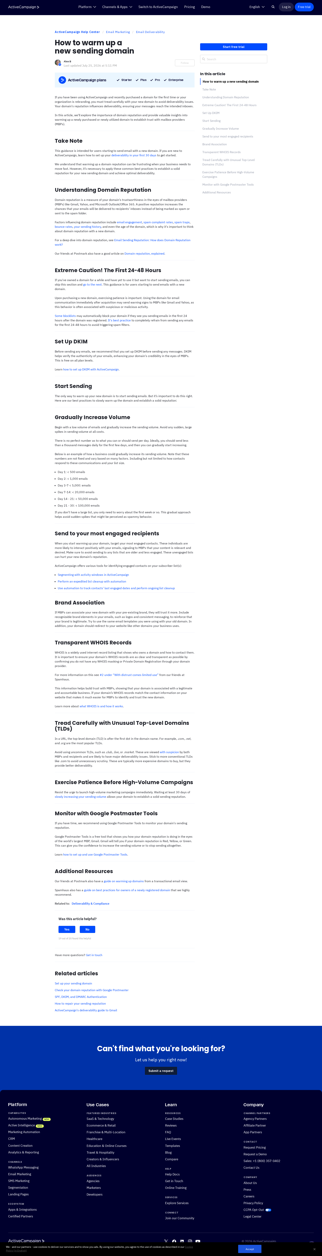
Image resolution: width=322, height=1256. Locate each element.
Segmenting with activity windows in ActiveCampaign (93, 575)
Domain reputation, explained (144, 253)
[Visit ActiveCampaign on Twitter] (166, 1241)
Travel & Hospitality (100, 1152)
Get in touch (94, 955)
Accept (250, 1249)
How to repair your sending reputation (80, 1003)
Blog (168, 1152)
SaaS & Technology (100, 1119)
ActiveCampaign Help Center (77, 32)
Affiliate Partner (255, 1126)
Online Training (176, 1188)
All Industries (96, 1166)
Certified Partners (20, 1216)
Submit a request (161, 1071)
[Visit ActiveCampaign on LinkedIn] (182, 1241)
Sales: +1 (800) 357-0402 (262, 1161)
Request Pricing (255, 1147)
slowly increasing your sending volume (80, 796)
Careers (249, 1196)
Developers (94, 1194)
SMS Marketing (18, 1181)
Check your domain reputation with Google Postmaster (92, 990)
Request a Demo (255, 1154)
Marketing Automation (24, 1132)
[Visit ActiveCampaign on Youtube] (197, 1241)
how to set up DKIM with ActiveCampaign (91, 369)
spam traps (182, 222)
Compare (171, 1159)
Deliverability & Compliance (90, 903)
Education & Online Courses (107, 1146)
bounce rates (63, 226)
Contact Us (251, 1168)
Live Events (173, 1139)
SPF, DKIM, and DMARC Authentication (81, 997)
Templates (172, 1146)
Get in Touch (174, 1181)
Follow (185, 63)
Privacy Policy (253, 1203)
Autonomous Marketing (25, 1119)
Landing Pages (18, 1194)
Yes (67, 929)
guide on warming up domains (124, 881)
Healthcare (94, 1139)
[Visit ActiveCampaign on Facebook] (174, 1241)
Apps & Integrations (22, 1210)
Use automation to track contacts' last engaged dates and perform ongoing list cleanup (116, 588)
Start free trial (233, 47)
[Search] (273, 7)
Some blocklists (65, 316)
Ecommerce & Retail (101, 1126)
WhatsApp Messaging (23, 1167)
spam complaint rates (158, 222)
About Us (250, 1183)
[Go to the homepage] (23, 7)
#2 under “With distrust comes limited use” (129, 675)
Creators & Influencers (103, 1159)
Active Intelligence (21, 1125)
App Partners (253, 1132)
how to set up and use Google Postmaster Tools (95, 854)
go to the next (92, 284)
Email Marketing (118, 32)
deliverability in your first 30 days (133, 155)
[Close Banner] (314, 1249)
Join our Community (179, 1218)
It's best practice (119, 320)
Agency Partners (255, 1119)
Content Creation (20, 1146)
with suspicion (169, 752)
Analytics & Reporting (23, 1152)
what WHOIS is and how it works (101, 706)
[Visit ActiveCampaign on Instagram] (190, 1241)
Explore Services (177, 1203)
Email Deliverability (150, 32)
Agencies (93, 1181)
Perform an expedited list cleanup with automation (92, 581)
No (87, 929)
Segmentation (18, 1187)
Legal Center (252, 1216)
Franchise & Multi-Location (106, 1132)
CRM (11, 1139)
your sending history (87, 226)
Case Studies (174, 1119)
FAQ (168, 1132)
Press (247, 1190)
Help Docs (172, 1174)
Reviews (171, 1126)
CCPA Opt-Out (254, 1210)
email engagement (129, 222)
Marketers (94, 1188)
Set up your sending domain (73, 983)
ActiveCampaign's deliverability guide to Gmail (86, 1010)
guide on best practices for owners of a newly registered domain (127, 890)
